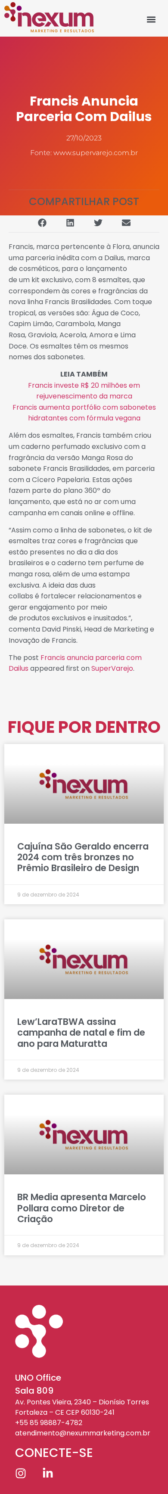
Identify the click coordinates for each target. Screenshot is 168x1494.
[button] (151, 19)
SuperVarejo (112, 668)
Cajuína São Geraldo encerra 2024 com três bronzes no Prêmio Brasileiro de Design (83, 857)
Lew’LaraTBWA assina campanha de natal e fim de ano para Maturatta (81, 1032)
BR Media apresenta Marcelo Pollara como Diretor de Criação (81, 1208)
